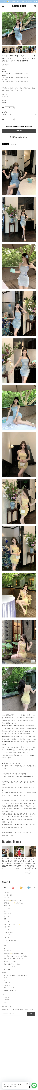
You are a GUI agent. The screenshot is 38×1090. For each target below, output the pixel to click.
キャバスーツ (7, 950)
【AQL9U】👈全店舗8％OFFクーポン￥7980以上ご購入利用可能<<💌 (19, 1)
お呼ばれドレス (8, 932)
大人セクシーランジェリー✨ (12, 924)
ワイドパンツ (7, 937)
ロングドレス (7, 913)
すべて (6, 887)
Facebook (7, 999)
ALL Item (7, 969)
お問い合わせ (7, 985)
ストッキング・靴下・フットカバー (14, 958)
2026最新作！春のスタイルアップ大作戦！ (16, 956)
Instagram (7, 997)
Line (5, 1002)
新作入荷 (6, 897)
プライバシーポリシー (10, 987)
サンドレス (7, 935)
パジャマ (6, 921)
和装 (5, 945)
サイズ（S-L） (6, 112)
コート (6, 948)
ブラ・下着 (7, 927)
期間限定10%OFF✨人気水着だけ (13, 903)
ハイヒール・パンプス (10, 940)
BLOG (5, 978)
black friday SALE (9, 966)
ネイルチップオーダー (10, 961)
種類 (3, 107)
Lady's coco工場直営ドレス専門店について (15, 975)
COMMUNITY (8, 980)
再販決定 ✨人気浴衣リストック (13, 900)
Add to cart (19, 130)
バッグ (6, 942)
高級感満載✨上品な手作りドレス (13, 953)
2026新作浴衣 (8, 895)
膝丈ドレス (7, 911)
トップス (6, 916)
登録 (31, 1013)
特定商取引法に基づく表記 (11, 990)
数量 (3, 119)
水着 (5, 919)
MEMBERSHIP (8, 982)
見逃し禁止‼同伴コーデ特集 (12, 964)
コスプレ (6, 929)
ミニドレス (7, 908)
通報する (13, 144)
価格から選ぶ (7, 905)
